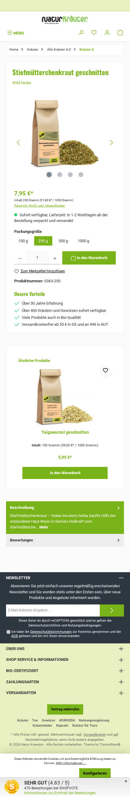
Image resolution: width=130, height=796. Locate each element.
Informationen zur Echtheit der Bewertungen (60, 793)
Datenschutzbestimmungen (51, 632)
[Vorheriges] (18, 142)
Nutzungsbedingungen (84, 625)
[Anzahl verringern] (19, 258)
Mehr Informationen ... (71, 763)
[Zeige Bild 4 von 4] (80, 174)
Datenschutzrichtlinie (44, 625)
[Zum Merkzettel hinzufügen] (105, 372)
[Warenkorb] (120, 33)
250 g (43, 241)
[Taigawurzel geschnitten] (65, 396)
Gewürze (48, 720)
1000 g (83, 241)
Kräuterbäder (42, 726)
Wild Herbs (21, 83)
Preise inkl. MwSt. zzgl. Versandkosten (39, 205)
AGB (14, 636)
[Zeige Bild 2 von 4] (59, 174)
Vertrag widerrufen (65, 709)
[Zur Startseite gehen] (65, 19)
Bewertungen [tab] (21, 540)
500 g (63, 241)
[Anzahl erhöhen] (54, 258)
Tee (35, 720)
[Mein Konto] (107, 33)
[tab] (65, 517)
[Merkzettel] (94, 33)
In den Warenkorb (65, 473)
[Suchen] (81, 33)
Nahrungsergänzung (94, 720)
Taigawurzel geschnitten (65, 432)
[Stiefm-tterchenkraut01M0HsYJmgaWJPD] (65, 133)
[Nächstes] (111, 142)
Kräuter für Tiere (84, 726)
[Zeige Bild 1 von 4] (49, 174)
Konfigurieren (95, 773)
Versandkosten (94, 735)
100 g (23, 241)
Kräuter (22, 720)
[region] (65, 143)
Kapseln (62, 726)
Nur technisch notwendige (50, 773)
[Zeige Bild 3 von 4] (70, 174)
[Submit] (112, 610)
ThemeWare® (110, 745)
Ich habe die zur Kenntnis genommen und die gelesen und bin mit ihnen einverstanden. (66, 634)
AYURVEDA (67, 720)
